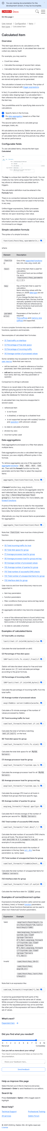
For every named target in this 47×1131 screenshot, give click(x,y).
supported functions (33, 261)
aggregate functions (10, 466)
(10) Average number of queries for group (21, 567)
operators (14, 422)
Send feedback (23, 1069)
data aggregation (15, 116)
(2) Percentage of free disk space (18, 345)
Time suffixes (22, 318)
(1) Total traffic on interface (15, 340)
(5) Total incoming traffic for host (17, 545)
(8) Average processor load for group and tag (23, 558)
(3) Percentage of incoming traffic (18, 349)
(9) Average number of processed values (21, 563)
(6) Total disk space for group (16, 550)
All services (6, 1116)
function (27, 904)
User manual (7, 23)
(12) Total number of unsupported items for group (24, 576)
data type (33, 293)
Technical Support (9, 1111)
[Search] (37, 12)
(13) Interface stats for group (16, 580)
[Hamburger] (43, 11)
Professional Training (36, 1111)
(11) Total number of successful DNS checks (22, 572)
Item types (6, 26)
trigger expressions (31, 87)
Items (31, 23)
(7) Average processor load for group (19, 554)
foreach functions (9, 500)
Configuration (20, 23)
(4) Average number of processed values (21, 353)
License (5, 1127)
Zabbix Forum (33, 1116)
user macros (7, 361)
